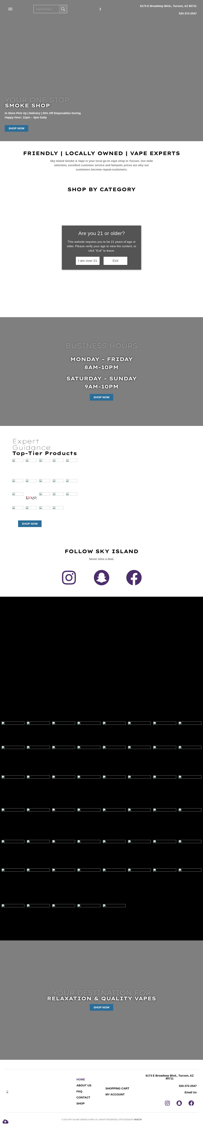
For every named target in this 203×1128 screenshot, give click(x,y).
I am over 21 (87, 261)
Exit (115, 261)
